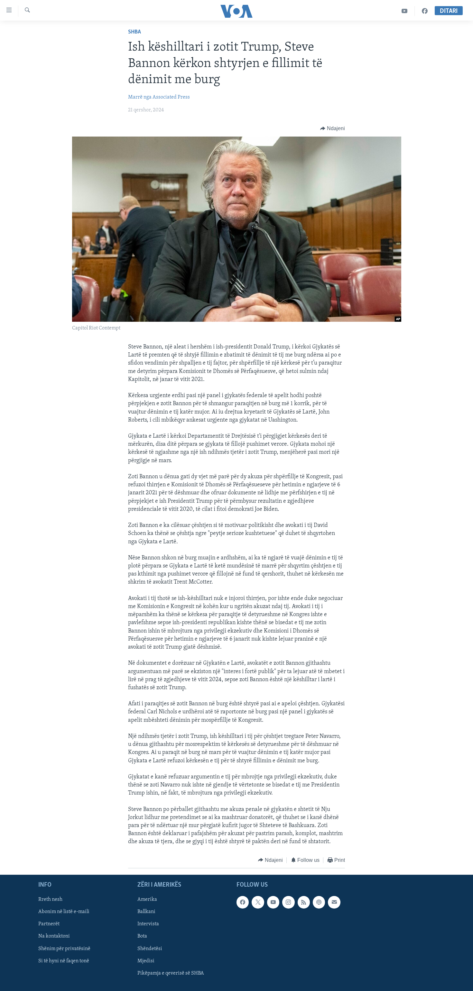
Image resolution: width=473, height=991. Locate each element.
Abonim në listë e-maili (63, 912)
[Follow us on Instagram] (288, 902)
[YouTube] (404, 11)
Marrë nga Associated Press (159, 97)
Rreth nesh (50, 899)
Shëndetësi (149, 948)
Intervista (148, 924)
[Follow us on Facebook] (242, 902)
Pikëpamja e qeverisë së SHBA (170, 973)
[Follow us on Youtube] (273, 902)
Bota (142, 936)
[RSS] (304, 902)
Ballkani (146, 912)
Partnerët (49, 924)
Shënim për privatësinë (64, 948)
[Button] (332, 128)
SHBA (134, 32)
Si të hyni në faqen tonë (63, 961)
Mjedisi (145, 961)
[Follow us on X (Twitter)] (258, 902)
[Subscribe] (334, 902)
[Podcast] (319, 902)
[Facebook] (425, 11)
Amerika (147, 899)
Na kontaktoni (54, 936)
